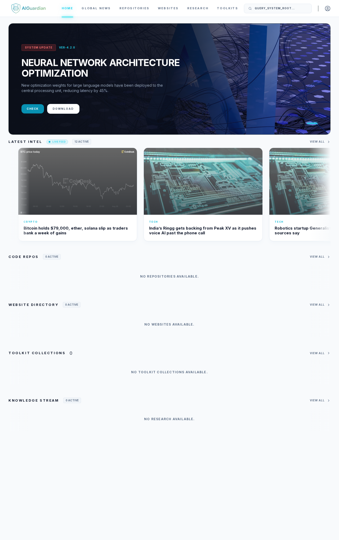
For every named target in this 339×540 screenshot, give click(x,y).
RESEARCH (198, 8)
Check (33, 108)
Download (63, 108)
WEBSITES (168, 8)
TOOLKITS (227, 8)
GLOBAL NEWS (96, 8)
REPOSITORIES (134, 8)
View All (317, 141)
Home (67, 8)
